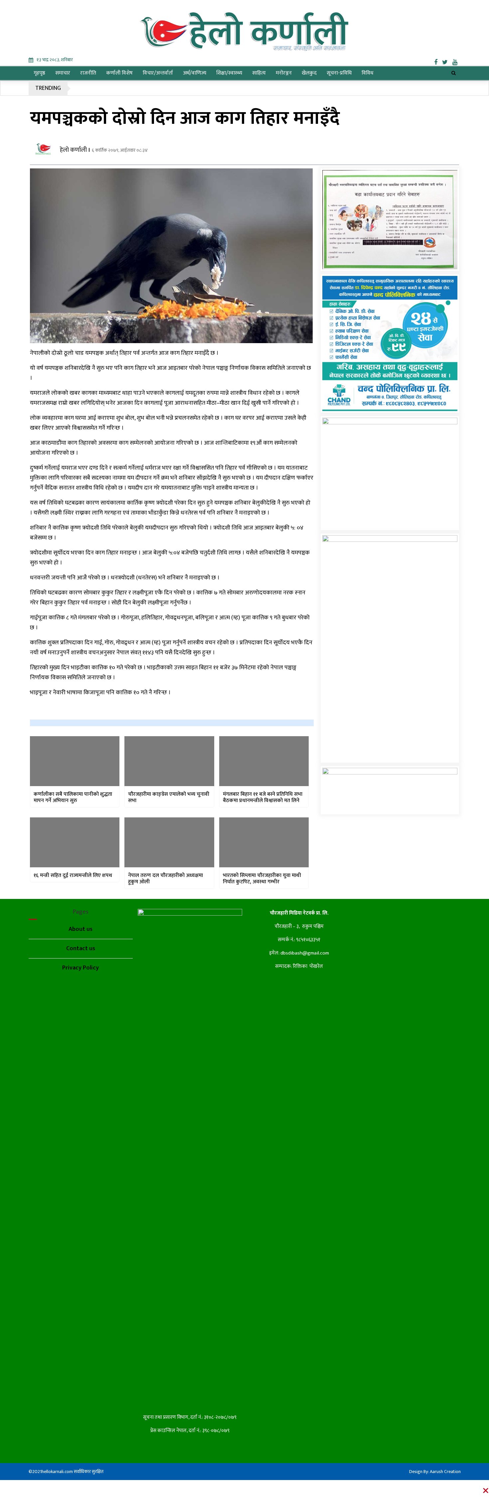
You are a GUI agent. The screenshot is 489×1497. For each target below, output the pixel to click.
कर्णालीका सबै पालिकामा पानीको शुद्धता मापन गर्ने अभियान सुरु (73, 797)
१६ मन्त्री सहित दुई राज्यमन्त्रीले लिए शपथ (73, 875)
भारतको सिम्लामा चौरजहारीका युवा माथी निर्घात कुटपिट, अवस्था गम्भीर (262, 878)
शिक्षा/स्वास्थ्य (229, 73)
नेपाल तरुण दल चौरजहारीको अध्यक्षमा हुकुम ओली (165, 878)
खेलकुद (309, 73)
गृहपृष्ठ (39, 73)
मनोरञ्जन (284, 73)
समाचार (62, 73)
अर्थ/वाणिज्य (194, 73)
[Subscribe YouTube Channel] (456, 61)
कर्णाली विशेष (119, 73)
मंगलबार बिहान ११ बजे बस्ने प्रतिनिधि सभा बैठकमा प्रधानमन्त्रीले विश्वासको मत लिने (262, 797)
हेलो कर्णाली (73, 150)
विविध (367, 73)
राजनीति (88, 73)
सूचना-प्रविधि (339, 73)
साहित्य (259, 73)
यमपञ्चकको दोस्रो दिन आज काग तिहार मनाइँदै (185, 118)
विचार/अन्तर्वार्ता (158, 73)
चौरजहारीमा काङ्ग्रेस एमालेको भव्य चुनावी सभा (168, 797)
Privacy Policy (80, 968)
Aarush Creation (445, 1471)
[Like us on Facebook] (438, 61)
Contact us (80, 949)
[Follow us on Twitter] (447, 61)
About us (80, 929)
